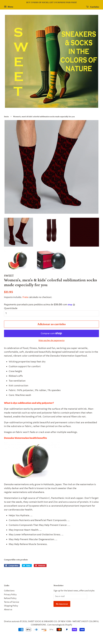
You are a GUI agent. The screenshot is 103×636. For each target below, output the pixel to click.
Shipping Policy (11, 606)
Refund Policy (10, 598)
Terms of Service (11, 602)
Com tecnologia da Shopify (59, 625)
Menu (10, 7)
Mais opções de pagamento (51, 340)
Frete (25, 297)
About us (8, 609)
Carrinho (94, 7)
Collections (9, 590)
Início (6, 117)
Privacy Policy (10, 594)
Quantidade (10, 308)
